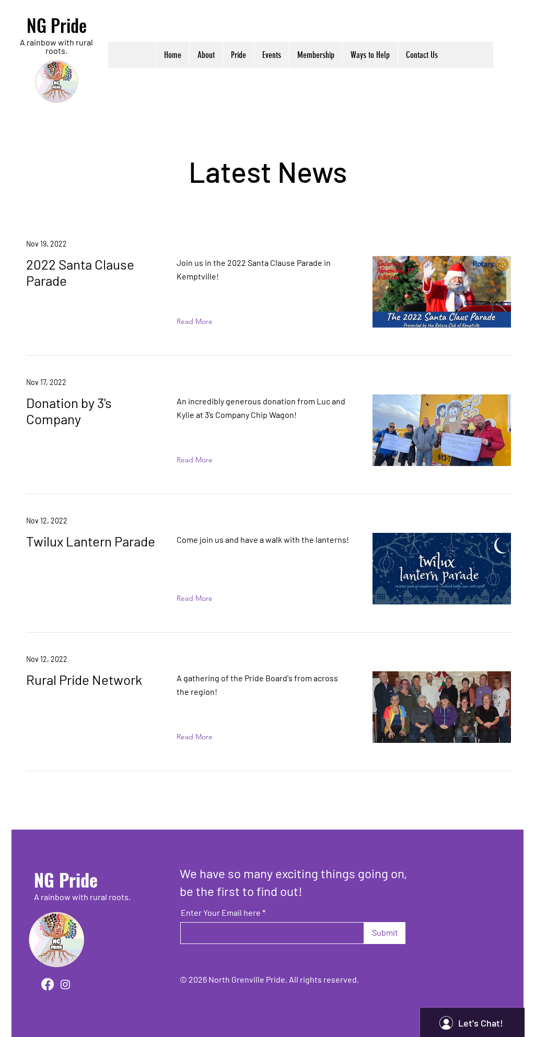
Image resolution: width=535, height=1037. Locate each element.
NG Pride (57, 24)
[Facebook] (47, 984)
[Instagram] (65, 984)
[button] (206, 55)
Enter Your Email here (221, 912)
